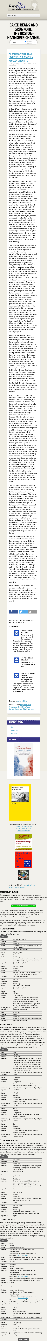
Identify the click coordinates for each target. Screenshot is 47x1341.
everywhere (29, 41)
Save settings (23, 1339)
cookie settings (20, 887)
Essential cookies (8, 929)
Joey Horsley (15, 64)
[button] (13, 612)
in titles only (29, 43)
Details (4, 937)
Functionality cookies (10, 1140)
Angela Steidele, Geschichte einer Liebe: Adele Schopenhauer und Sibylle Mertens (21, 707)
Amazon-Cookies (23, 1255)
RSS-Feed (14, 730)
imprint (26, 885)
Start (13, 727)
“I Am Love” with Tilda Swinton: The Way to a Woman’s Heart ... (21, 57)
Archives (14, 733)
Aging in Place (22, 701)
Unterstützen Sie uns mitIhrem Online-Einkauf (23, 828)
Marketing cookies (9, 1220)
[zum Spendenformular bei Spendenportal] (23, 875)
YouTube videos (6, 1024)
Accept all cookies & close (23, 906)
